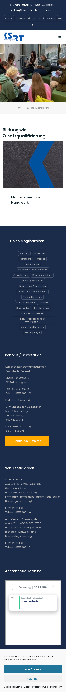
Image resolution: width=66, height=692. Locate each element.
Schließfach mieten (27, 441)
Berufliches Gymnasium (32, 286)
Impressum (56, 686)
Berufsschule (41, 308)
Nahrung (24, 253)
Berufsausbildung (42, 275)
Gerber (41, 258)
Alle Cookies (33, 669)
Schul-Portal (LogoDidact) (29, 18)
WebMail (51, 18)
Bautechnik (39, 253)
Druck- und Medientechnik (32, 291)
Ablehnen (33, 678)
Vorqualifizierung (32, 297)
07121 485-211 (45, 10)
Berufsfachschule (26, 302)
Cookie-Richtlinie (13, 686)
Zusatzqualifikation (32, 280)
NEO (60, 18)
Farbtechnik (26, 258)
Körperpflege (32, 332)
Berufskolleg (23, 308)
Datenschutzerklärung (36, 686)
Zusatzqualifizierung (32, 327)
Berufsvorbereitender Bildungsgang (32, 320)
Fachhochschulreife (32, 313)
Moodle (9, 18)
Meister (44, 302)
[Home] (20, 107)
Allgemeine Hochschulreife (32, 269)
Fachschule (32, 264)
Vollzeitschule (21, 275)
